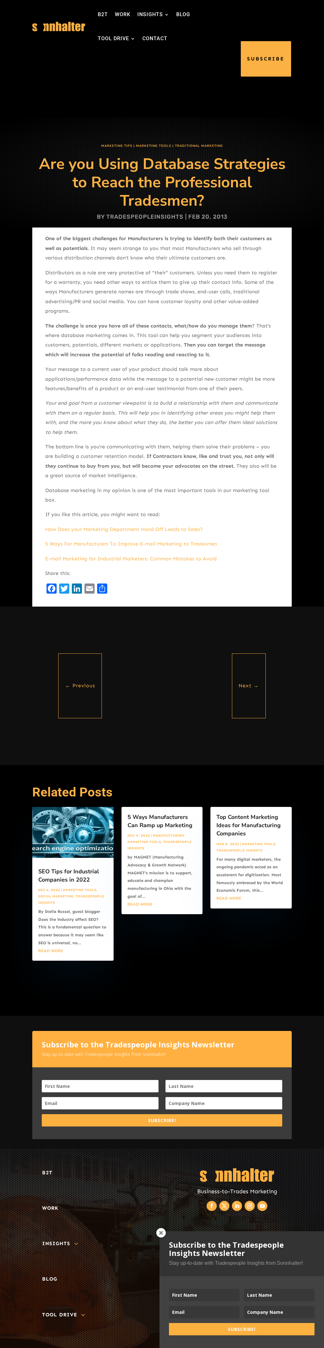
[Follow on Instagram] (250, 1206)
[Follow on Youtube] (262, 1206)
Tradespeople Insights (239, 850)
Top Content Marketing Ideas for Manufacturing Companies (248, 825)
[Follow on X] (224, 1206)
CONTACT (154, 38)
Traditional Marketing (199, 146)
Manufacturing (168, 836)
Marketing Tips (116, 146)
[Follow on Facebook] (212, 1206)
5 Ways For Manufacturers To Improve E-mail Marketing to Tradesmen (131, 544)
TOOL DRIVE (113, 38)
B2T (103, 14)
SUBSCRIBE (265, 59)
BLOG (183, 14)
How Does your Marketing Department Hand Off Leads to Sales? (124, 529)
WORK (122, 14)
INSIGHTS (150, 14)
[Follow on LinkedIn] (237, 1206)
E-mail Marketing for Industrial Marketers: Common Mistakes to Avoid (131, 559)
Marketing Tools (153, 146)
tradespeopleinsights (145, 216)
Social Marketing (55, 896)
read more (50, 950)
